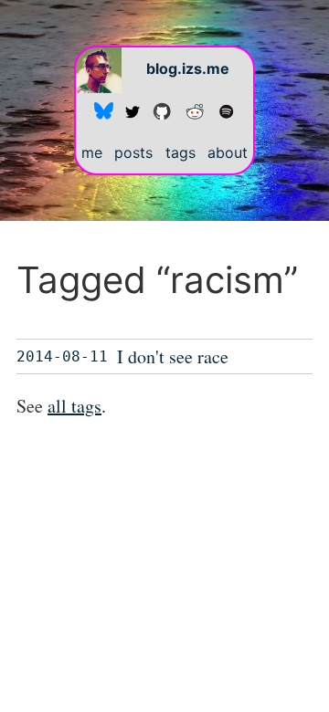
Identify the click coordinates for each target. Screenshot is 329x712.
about (227, 152)
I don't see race (172, 356)
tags (180, 152)
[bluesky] (104, 110)
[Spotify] (226, 110)
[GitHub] (161, 110)
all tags (74, 405)
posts (133, 152)
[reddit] (194, 110)
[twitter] (132, 110)
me (91, 152)
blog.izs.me (187, 68)
